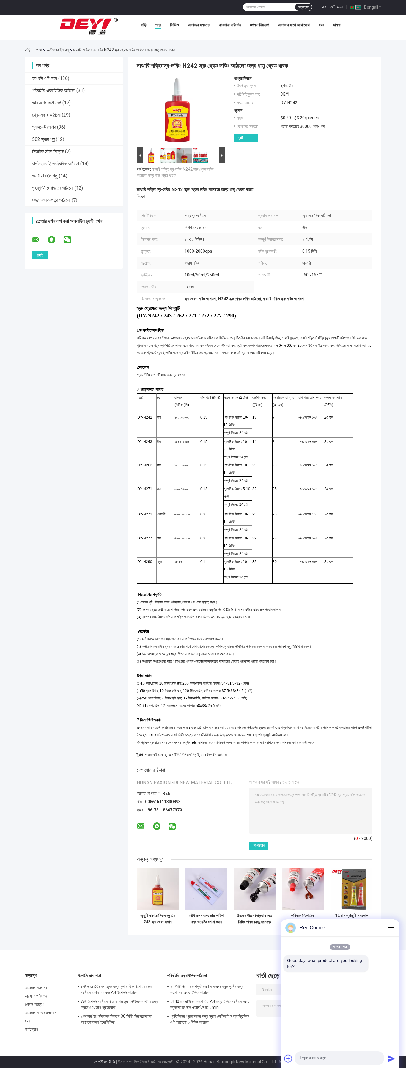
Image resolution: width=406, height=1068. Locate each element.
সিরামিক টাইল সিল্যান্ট (48, 151)
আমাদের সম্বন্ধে (199, 25)
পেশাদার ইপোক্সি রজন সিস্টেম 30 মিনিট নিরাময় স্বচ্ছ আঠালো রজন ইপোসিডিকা (116, 1019)
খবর (321, 25)
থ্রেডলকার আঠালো (46, 115)
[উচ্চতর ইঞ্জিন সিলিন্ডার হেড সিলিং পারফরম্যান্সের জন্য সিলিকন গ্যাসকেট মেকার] (255, 889)
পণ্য (158, 25)
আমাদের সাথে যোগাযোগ (294, 25)
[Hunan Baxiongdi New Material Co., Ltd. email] (39, 240)
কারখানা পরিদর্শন (230, 25)
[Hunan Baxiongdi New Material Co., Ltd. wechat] (71, 240)
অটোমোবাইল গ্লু (58, 50)
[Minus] (391, 927)
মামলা (337, 25)
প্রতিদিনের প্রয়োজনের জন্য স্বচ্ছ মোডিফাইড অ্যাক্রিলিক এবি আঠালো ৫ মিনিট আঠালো (209, 1019)
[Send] (391, 1058)
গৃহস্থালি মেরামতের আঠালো (52, 188)
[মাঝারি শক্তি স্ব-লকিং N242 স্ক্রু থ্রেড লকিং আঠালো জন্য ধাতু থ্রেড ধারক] (178, 111)
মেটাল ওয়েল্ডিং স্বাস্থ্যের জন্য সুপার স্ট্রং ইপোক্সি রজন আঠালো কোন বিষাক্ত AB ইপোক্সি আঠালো (116, 989)
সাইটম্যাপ (31, 1029)
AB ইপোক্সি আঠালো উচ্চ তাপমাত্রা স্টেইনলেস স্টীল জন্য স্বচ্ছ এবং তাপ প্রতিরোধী (119, 1004)
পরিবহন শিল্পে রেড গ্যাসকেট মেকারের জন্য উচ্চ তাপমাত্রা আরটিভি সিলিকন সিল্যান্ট (303, 918)
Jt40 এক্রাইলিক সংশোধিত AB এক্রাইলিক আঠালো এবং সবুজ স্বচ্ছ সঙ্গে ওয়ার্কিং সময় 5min (209, 1004)
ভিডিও (174, 25)
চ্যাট (240, 138)
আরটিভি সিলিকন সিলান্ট (183, 754)
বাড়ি (144, 25)
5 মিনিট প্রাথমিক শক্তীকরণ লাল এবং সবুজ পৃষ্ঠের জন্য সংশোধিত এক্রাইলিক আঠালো (206, 989)
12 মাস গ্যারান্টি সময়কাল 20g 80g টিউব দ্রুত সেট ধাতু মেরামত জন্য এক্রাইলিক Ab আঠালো (351, 918)
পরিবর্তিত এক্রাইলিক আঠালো (53, 90)
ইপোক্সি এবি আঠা (44, 78)
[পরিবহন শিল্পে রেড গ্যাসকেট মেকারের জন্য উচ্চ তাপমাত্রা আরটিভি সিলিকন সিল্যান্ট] (303, 889)
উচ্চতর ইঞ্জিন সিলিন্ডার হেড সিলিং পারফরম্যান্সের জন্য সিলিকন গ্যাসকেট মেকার (254, 918)
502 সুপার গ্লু (43, 139)
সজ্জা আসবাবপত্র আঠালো (51, 200)
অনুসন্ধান (303, 7)
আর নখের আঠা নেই (46, 103)
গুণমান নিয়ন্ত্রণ (259, 25)
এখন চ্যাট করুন (332, 6)
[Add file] (288, 1058)
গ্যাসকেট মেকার (44, 127)
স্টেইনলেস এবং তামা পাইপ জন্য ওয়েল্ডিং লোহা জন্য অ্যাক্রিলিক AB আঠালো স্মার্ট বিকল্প (206, 918)
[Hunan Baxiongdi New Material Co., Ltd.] (89, 26)
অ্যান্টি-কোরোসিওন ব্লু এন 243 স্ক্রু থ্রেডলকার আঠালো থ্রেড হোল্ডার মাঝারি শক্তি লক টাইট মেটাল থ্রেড (157, 918)
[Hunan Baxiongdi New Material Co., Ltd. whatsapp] (55, 240)
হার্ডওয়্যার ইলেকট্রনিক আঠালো (55, 163)
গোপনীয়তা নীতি (104, 1061)
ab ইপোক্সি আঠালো (214, 754)
